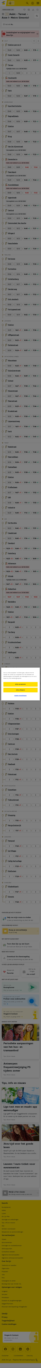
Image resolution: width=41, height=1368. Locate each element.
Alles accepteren (20, 684)
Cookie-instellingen (20, 695)
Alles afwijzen (20, 690)
